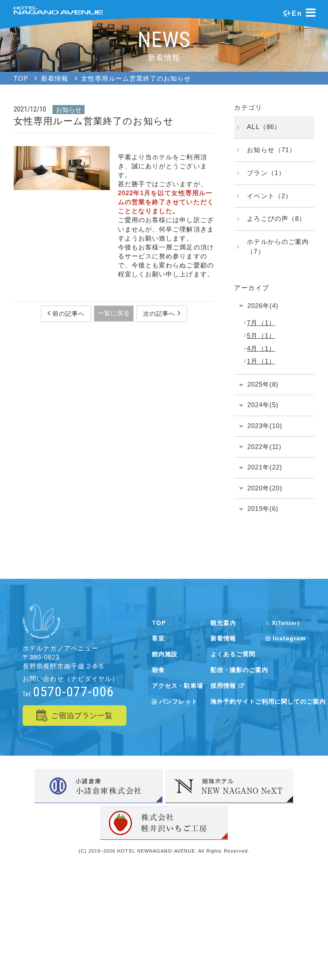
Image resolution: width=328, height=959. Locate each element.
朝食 (158, 669)
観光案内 (223, 622)
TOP (159, 622)
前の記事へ (67, 313)
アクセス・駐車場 (177, 685)
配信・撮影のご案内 (239, 669)
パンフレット (178, 701)
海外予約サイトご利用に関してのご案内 (268, 701)
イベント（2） (269, 195)
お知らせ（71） (271, 149)
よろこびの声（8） (276, 218)
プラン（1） (266, 172)
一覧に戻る (114, 313)
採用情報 (223, 685)
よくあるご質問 (233, 654)
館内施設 (165, 654)
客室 (158, 638)
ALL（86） (264, 126)
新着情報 (223, 638)
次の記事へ (160, 313)
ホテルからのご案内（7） (277, 246)
